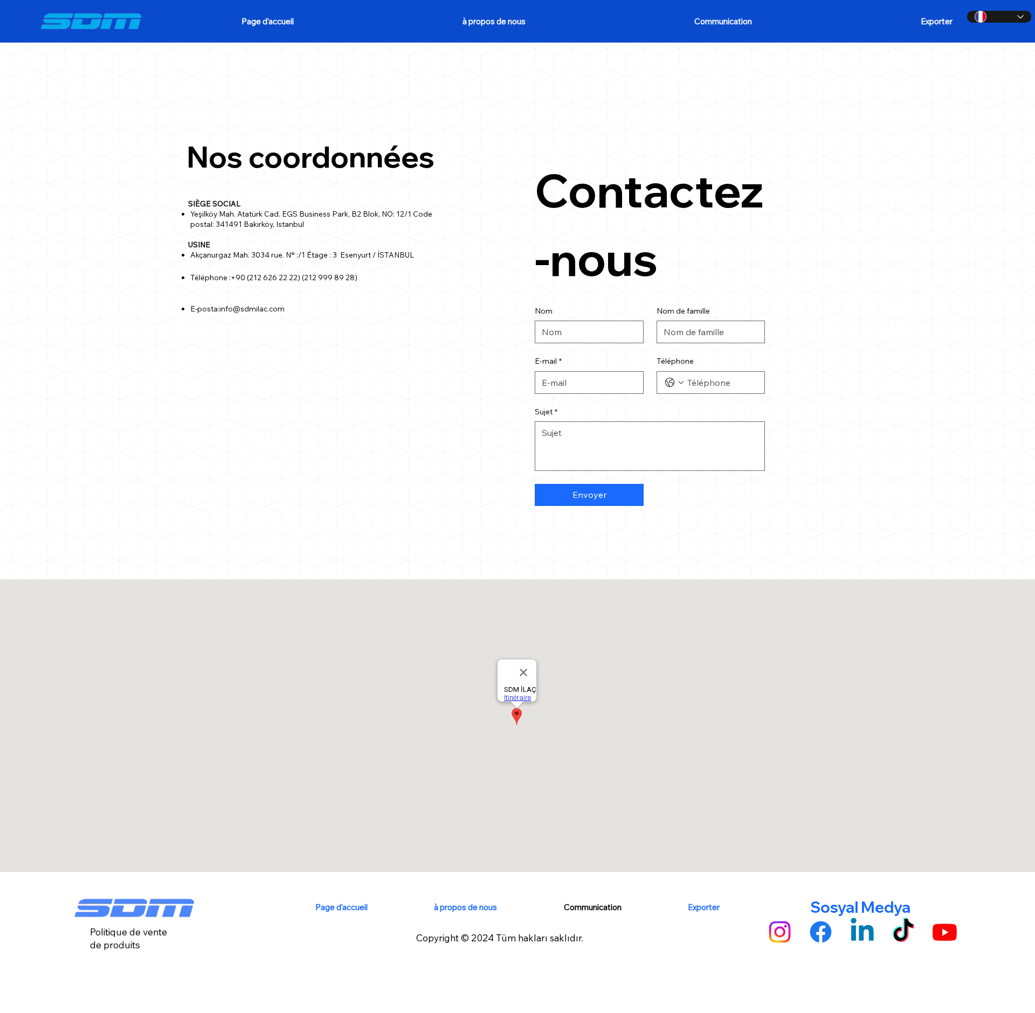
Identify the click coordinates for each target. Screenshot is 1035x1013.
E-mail (548, 361)
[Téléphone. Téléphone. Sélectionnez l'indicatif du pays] (674, 382)
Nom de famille (683, 311)
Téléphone (675, 361)
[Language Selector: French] (999, 17)
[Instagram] (779, 932)
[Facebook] (820, 932)
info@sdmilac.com (252, 308)
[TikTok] (903, 932)
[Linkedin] (862, 932)
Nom (544, 311)
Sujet (546, 412)
